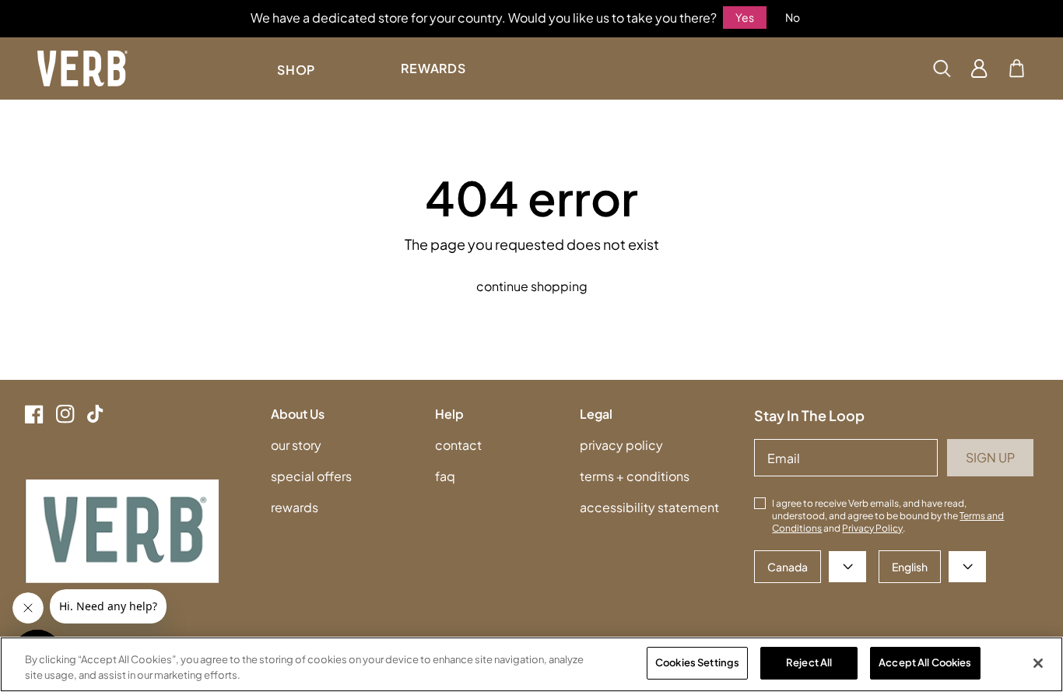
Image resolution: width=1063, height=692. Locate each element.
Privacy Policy (872, 528)
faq (445, 476)
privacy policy (621, 445)
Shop (296, 69)
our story (296, 445)
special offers (311, 476)
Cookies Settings (697, 662)
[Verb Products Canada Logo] (82, 69)
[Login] (979, 68)
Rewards (433, 68)
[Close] (1038, 663)
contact (458, 445)
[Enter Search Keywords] (941, 68)
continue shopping (532, 286)
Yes (744, 17)
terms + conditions (634, 476)
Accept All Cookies (925, 662)
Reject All (809, 662)
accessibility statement (649, 507)
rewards (294, 507)
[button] (1016, 68)
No (792, 17)
